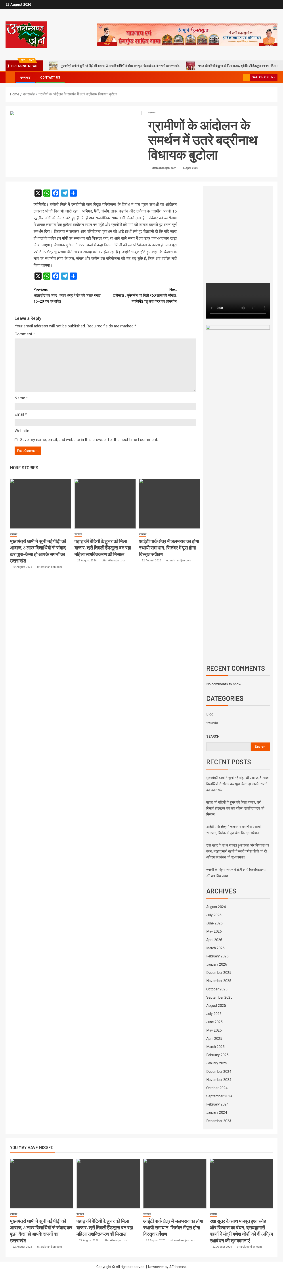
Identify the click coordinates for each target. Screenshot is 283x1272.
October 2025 (217, 989)
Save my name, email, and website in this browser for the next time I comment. (89, 439)
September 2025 (219, 997)
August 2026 (216, 907)
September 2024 (219, 1096)
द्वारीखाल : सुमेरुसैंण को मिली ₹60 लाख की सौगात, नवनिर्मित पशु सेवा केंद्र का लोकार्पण (145, 295)
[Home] (10, 77)
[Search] (239, 77)
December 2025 (218, 972)
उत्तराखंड (25, 77)
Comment (25, 334)
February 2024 (217, 1104)
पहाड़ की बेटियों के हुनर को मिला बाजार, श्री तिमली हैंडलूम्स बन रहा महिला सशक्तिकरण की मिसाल (103, 547)
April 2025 (214, 1038)
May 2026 (214, 931)
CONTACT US (50, 77)
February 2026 (217, 956)
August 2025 (216, 1005)
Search (212, 736)
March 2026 (215, 948)
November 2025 (218, 981)
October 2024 (217, 1088)
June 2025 (214, 1022)
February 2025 (217, 1055)
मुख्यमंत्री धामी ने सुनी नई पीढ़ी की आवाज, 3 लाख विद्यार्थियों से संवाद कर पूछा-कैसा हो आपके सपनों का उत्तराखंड (120, 66)
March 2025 (215, 1047)
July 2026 (214, 915)
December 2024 (218, 1071)
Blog (209, 714)
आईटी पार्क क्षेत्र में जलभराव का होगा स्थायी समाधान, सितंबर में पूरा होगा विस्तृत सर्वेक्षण (169, 547)
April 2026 (214, 940)
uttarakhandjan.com (164, 168)
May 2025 (214, 1030)
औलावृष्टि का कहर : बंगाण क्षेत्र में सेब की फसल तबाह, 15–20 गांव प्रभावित (67, 295)
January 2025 (216, 1063)
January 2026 (216, 964)
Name (21, 398)
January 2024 (216, 1112)
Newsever (156, 1267)
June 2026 (214, 923)
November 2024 (218, 1080)
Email (21, 414)
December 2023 (218, 1121)
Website (22, 430)
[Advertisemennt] (187, 34)
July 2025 (214, 1014)
